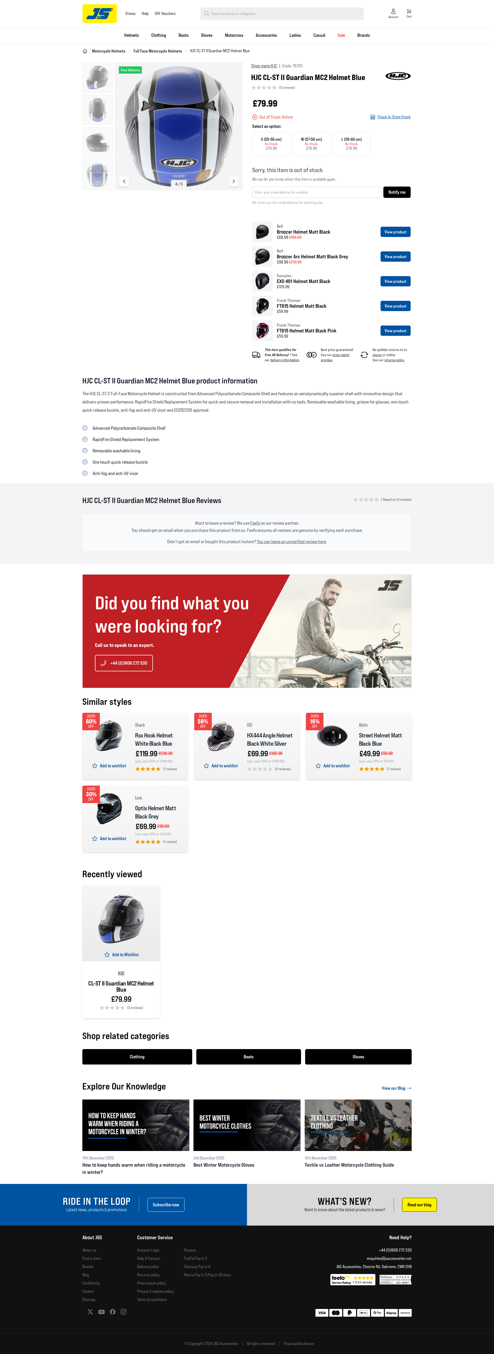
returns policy (394, 360)
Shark (140, 724)
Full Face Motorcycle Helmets (158, 51)
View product (396, 231)
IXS (249, 724)
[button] (233, 181)
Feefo (255, 523)
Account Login (148, 1250)
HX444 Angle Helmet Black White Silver (270, 739)
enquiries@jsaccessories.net (389, 1258)
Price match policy (151, 1283)
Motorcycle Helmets (108, 51)
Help (145, 13)
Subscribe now (166, 1204)
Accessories (266, 35)
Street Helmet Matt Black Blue (380, 739)
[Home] (84, 51)
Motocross (234, 35)
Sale (341, 35)
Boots (184, 35)
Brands (363, 35)
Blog (85, 1274)
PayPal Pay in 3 (195, 1258)
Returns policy (148, 1274)
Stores (130, 13)
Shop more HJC (264, 65)
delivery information (284, 360)
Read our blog (419, 1204)
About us (89, 1250)
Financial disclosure (299, 1344)
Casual (319, 35)
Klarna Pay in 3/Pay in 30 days (207, 1274)
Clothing (158, 35)
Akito (363, 724)
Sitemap (88, 1299)
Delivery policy (148, 1266)
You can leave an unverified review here (291, 541)
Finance (190, 1250)
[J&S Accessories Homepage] (99, 13)
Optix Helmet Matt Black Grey (155, 812)
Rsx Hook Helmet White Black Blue (154, 739)
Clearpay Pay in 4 (197, 1266)
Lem (138, 797)
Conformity (91, 1283)
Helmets (131, 35)
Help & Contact (148, 1258)
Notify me (397, 192)
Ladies (295, 35)
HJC (121, 973)
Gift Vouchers (165, 13)
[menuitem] (131, 35)
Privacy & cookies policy (155, 1291)
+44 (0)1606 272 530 (128, 663)
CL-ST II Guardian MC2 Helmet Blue (121, 986)
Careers (88, 1291)
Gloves (207, 35)
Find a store (91, 1258)
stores (377, 355)
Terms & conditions (152, 1299)
